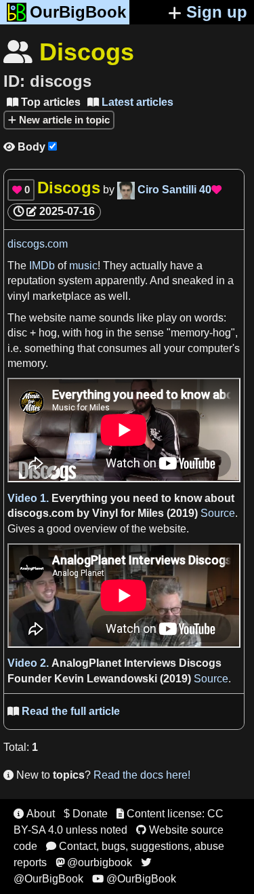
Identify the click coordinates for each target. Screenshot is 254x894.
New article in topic (63, 119)
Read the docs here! (141, 775)
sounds (116, 318)
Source (217, 513)
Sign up (216, 12)
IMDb (42, 265)
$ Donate (86, 813)
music (83, 265)
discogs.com (37, 244)
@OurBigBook (134, 879)
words (209, 318)
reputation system (49, 280)
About (34, 813)
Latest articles (130, 102)
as (100, 296)
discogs (28, 513)
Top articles (44, 102)
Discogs (200, 663)
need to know (167, 498)
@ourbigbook (94, 862)
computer (210, 348)
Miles (150, 513)
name (82, 318)
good (59, 529)
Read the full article (63, 711)
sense (151, 332)
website (47, 318)
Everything (79, 498)
